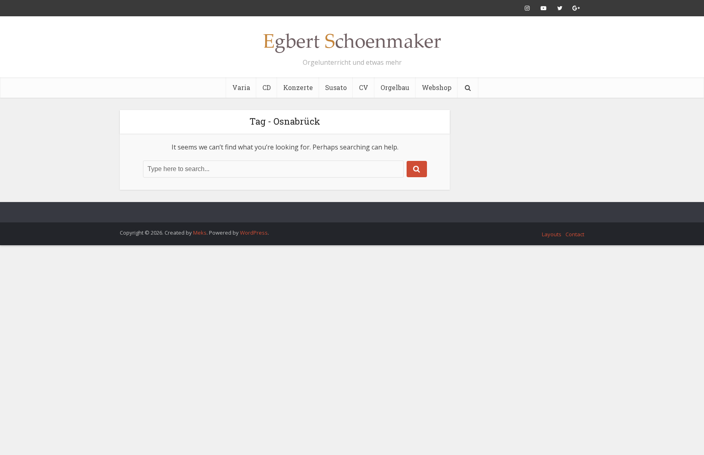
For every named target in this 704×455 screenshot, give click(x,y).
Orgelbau (395, 87)
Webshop (436, 87)
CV (363, 87)
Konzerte (298, 87)
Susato (336, 87)
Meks (200, 232)
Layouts (551, 234)
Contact (574, 234)
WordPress (254, 232)
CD (266, 87)
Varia (241, 87)
